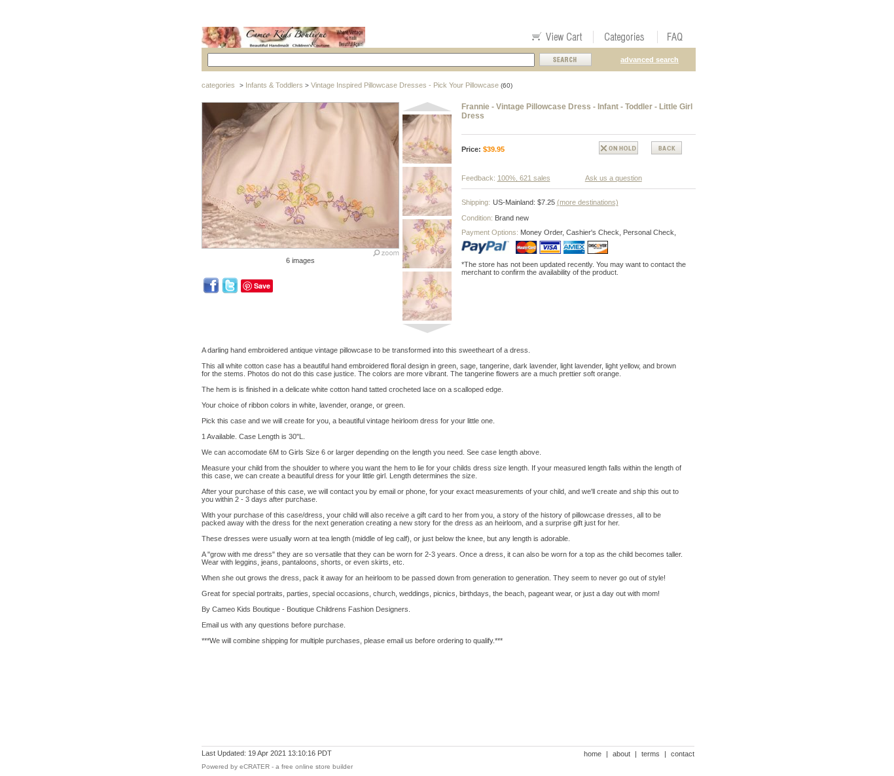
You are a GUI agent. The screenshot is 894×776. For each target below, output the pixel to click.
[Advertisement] (440, 700)
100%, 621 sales (523, 178)
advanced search (649, 59)
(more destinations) (587, 202)
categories (218, 85)
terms (650, 754)
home (592, 754)
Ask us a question (613, 178)
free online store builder (317, 766)
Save (262, 286)
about (621, 754)
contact (682, 754)
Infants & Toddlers (274, 85)
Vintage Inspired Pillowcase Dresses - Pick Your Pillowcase (405, 85)
